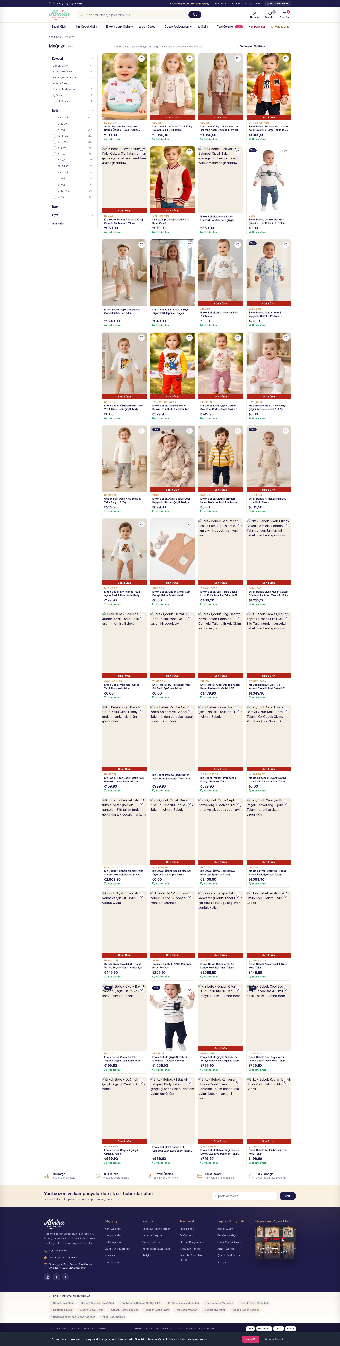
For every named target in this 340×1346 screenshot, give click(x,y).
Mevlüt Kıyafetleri (187, 1309)
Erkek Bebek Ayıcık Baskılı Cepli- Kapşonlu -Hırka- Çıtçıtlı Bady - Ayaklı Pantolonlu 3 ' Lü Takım (172, 500)
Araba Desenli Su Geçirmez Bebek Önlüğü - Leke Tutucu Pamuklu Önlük (121, 128)
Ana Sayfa (55, 36)
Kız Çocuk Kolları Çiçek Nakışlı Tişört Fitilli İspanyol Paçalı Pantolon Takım (170, 311)
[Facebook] (56, 1276)
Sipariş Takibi (252, 3)
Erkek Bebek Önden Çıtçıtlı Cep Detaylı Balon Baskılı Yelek (171, 593)
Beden (56, 110)
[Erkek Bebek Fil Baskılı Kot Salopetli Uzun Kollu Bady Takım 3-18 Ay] (172, 1110)
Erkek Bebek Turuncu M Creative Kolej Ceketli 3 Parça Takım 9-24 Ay (268, 128)
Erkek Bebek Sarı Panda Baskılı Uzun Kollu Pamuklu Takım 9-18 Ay (218, 593)
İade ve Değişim (152, 1235)
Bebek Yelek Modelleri (220, 1303)
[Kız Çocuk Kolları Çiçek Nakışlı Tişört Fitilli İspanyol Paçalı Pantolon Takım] (172, 272)
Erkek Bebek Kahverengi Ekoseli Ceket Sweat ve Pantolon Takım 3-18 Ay (219, 1152)
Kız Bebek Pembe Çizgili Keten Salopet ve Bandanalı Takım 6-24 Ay (172, 776)
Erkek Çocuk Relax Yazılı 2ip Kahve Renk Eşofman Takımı (217, 966)
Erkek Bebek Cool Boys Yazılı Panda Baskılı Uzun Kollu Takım (267, 1059)
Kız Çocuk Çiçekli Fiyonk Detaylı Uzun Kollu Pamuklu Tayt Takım (267, 779)
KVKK (149, 1328)
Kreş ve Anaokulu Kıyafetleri (97, 1303)
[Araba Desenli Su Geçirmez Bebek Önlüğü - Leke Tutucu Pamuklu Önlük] (124, 86)
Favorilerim (112, 1262)
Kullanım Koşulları (186, 1328)
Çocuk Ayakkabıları (177, 26)
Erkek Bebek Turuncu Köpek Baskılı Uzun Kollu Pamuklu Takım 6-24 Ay (172, 407)
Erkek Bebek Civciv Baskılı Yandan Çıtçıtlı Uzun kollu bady (122, 1059)
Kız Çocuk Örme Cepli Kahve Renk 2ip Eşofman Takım (217, 872)
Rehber (236, 3)
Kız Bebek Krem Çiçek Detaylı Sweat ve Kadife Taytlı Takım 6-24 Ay (219, 407)
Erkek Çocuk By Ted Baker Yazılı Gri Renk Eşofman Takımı (171, 686)
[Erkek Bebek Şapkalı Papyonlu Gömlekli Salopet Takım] (124, 272)
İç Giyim (203, 26)
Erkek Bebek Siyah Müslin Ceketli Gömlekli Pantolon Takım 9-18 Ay (268, 593)
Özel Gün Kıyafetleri (117, 1248)
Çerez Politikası (208, 1328)
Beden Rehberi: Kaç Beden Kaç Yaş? (74, 1317)
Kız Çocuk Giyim (86, 26)
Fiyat (55, 215)
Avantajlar (58, 223)
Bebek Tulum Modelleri (254, 1303)
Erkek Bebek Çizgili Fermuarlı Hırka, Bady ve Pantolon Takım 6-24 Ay (220, 500)
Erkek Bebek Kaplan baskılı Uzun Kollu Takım (268, 1152)
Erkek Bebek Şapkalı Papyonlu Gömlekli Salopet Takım (122, 311)
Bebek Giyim (59, 26)
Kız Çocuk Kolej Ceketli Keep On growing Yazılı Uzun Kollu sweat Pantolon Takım (219, 128)
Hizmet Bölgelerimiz (192, 1242)
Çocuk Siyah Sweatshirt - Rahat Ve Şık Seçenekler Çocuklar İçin (123, 966)
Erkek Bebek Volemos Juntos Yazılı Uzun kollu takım (121, 686)
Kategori (57, 58)
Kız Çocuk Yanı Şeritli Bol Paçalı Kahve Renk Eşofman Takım (267, 872)
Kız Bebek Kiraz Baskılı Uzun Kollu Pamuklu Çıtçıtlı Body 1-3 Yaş (124, 779)
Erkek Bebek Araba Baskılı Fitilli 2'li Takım (219, 314)
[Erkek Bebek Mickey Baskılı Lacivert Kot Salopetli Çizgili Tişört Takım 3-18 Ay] (220, 179)
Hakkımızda (187, 1228)
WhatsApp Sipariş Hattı (63, 1257)
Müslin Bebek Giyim (91, 1309)
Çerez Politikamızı (169, 1339)
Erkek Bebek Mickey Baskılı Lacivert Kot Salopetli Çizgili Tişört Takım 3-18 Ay (217, 218)
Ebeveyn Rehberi (190, 1248)
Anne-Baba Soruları (114, 1317)
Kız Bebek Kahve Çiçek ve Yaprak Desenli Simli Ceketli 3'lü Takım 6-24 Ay (268, 686)
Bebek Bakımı (73, 101)
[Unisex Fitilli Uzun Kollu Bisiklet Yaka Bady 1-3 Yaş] (124, 459)
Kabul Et (251, 1339)
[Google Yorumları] (65, 1276)
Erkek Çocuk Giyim (118, 26)
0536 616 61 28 (279, 3)
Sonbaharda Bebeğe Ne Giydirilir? (141, 1303)
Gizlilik (139, 1328)
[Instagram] (47, 1276)
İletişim (146, 1255)
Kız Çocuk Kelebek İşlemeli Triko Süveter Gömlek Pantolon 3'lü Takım (123, 872)
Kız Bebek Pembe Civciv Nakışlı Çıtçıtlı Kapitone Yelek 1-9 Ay (267, 407)
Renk (55, 206)
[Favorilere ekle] (141, 58)
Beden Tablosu (151, 1242)
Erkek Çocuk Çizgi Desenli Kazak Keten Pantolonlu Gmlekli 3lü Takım (220, 686)
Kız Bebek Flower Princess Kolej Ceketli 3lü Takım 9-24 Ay (123, 221)
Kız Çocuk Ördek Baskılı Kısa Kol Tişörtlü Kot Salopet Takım (171, 872)
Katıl (287, 1196)
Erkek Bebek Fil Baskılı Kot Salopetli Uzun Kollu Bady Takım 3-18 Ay (171, 1149)
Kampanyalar (257, 26)
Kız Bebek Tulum (63, 1309)
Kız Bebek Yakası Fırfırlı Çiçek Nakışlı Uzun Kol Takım (218, 779)
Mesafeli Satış (164, 1328)
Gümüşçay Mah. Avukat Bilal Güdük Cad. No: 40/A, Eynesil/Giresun (70, 1265)
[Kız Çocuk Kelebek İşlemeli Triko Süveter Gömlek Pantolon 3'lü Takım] (124, 831)
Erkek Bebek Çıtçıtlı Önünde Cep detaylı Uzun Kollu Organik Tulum (219, 1059)
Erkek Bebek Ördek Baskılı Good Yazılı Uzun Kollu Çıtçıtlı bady (123, 407)
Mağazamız (222, 3)
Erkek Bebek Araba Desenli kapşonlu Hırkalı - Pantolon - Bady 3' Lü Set (265, 314)
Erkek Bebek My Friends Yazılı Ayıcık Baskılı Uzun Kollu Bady (122, 593)
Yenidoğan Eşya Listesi (156, 1248)
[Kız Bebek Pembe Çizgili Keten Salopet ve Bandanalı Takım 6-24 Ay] (172, 738)
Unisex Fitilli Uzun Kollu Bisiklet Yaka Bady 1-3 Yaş (122, 500)
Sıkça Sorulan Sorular (156, 1228)
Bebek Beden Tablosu (246, 1309)
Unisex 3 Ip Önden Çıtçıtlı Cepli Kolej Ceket (170, 221)
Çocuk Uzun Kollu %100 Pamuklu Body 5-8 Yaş (171, 966)
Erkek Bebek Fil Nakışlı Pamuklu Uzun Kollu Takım (267, 500)
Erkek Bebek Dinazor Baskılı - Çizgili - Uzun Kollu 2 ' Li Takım (267, 221)
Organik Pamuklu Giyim (124, 1309)
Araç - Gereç (147, 26)
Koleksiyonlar (113, 1242)
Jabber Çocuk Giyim (157, 1309)
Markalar (110, 1255)
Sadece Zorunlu (274, 1339)
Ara (195, 14)
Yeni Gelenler (229, 26)
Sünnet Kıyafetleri (63, 1303)
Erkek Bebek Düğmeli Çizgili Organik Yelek (121, 1152)
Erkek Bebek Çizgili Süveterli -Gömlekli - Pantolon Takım (170, 1059)
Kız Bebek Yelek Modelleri (183, 1303)
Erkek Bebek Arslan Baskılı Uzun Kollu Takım (268, 966)
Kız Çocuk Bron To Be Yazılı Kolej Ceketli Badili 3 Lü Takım (172, 128)
